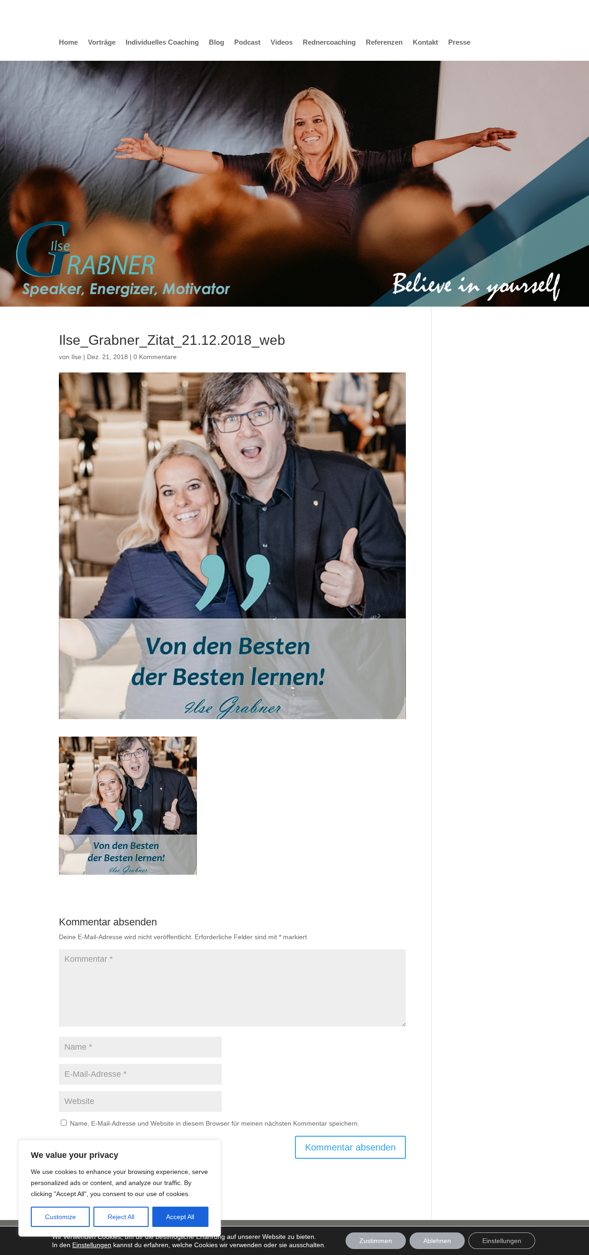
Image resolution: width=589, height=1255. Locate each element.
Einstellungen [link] (91, 1245)
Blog (216, 42)
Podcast (247, 42)
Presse (459, 42)
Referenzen (384, 42)
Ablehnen (437, 1240)
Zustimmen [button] (375, 1240)
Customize (60, 1216)
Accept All (180, 1216)
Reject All (121, 1216)
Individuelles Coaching (162, 42)
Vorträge (101, 42)
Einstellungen (501, 1240)
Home (68, 42)
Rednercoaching (329, 42)
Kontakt (425, 42)
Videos (282, 42)
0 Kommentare (155, 356)
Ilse (76, 356)
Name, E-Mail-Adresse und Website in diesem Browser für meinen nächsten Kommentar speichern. (214, 1123)
